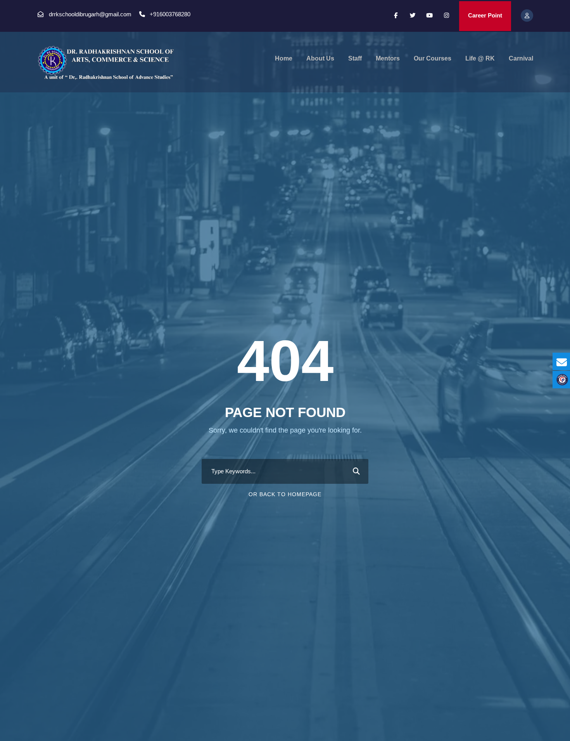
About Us (320, 58)
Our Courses (432, 58)
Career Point (485, 15)
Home (283, 58)
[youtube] (430, 15)
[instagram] (446, 15)
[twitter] (412, 15)
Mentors (388, 58)
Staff (355, 58)
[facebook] (395, 15)
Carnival (521, 58)
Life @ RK (480, 58)
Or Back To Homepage (285, 494)
